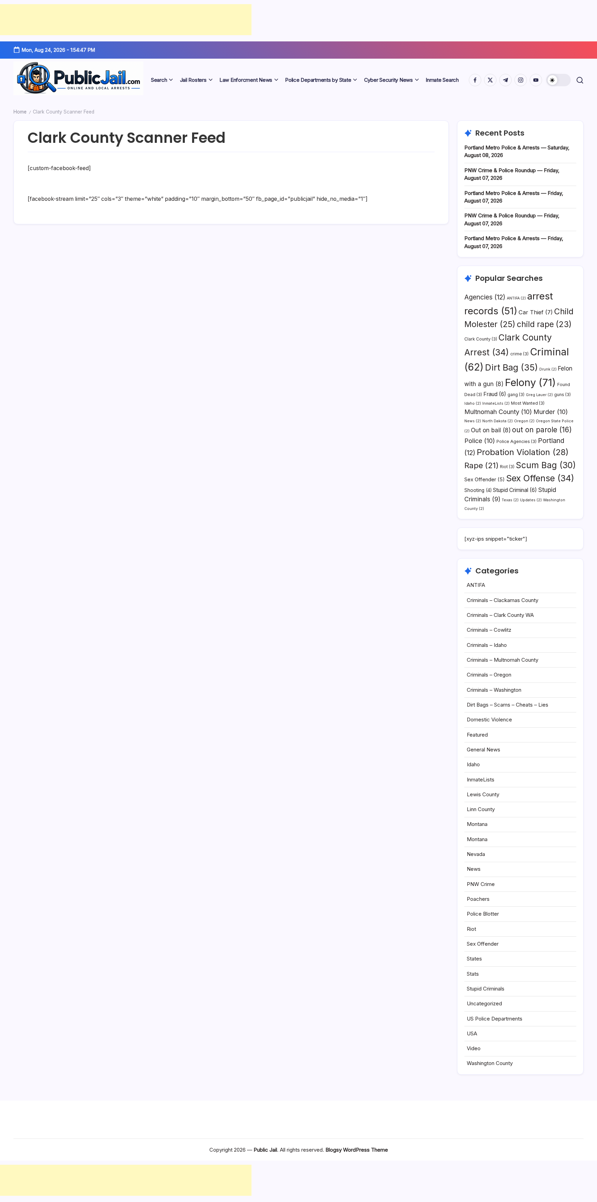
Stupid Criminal (515, 490)
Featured (477, 734)
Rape (481, 465)
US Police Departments (494, 1018)
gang (516, 394)
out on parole (542, 429)
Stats (473, 974)
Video (474, 1048)
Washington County (490, 1063)
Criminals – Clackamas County (502, 600)
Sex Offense (540, 478)
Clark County (480, 339)
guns (562, 394)
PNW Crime (481, 884)
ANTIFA (516, 298)
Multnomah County (498, 411)
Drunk (548, 369)
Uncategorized (484, 1003)
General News (483, 749)
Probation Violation (523, 452)
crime (519, 353)
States (474, 958)
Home (20, 112)
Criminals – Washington (494, 690)
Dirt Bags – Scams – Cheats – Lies (507, 704)
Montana (477, 824)
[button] (558, 80)
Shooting (478, 490)
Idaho (472, 403)
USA (472, 1033)
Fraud (494, 394)
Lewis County (483, 794)
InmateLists (496, 403)
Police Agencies (516, 441)
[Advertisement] (126, 19)
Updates (531, 500)
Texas (510, 500)
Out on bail (491, 430)
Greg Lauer (539, 395)
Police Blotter (483, 913)
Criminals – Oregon (489, 674)
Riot (507, 466)
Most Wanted (527, 403)
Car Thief (536, 312)
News (472, 421)
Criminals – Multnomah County (502, 660)
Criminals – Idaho (487, 645)
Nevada (476, 854)
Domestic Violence (489, 719)
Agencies (484, 297)
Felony (530, 382)
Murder (550, 411)
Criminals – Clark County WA (500, 615)
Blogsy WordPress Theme (356, 1149)
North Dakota (497, 421)
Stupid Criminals (485, 988)
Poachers (478, 899)
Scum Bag (546, 465)
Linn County (481, 809)
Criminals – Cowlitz (489, 630)
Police (479, 440)
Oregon (524, 421)
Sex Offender (484, 479)
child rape (544, 324)
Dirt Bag (511, 367)
